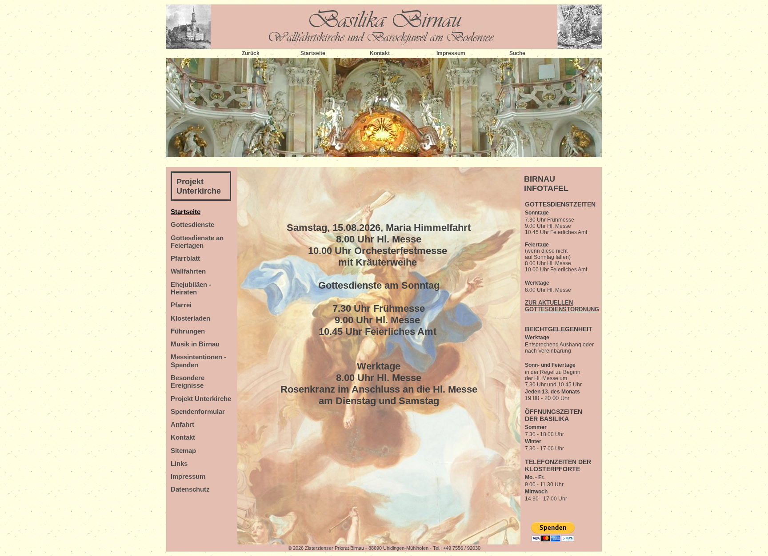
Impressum (450, 53)
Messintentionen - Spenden (198, 360)
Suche (517, 53)
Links (179, 463)
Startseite (312, 53)
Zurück (251, 53)
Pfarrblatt (185, 258)
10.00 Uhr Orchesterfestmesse (379, 250)
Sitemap (183, 450)
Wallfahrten (188, 271)
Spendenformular (198, 411)
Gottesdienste (192, 224)
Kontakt (380, 53)
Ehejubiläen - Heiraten (191, 288)
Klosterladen (190, 318)
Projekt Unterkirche (198, 186)
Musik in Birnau (195, 344)
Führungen (188, 331)
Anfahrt (182, 424)
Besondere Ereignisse (187, 381)
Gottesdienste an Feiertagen (197, 241)
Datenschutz (190, 489)
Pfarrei (181, 305)
